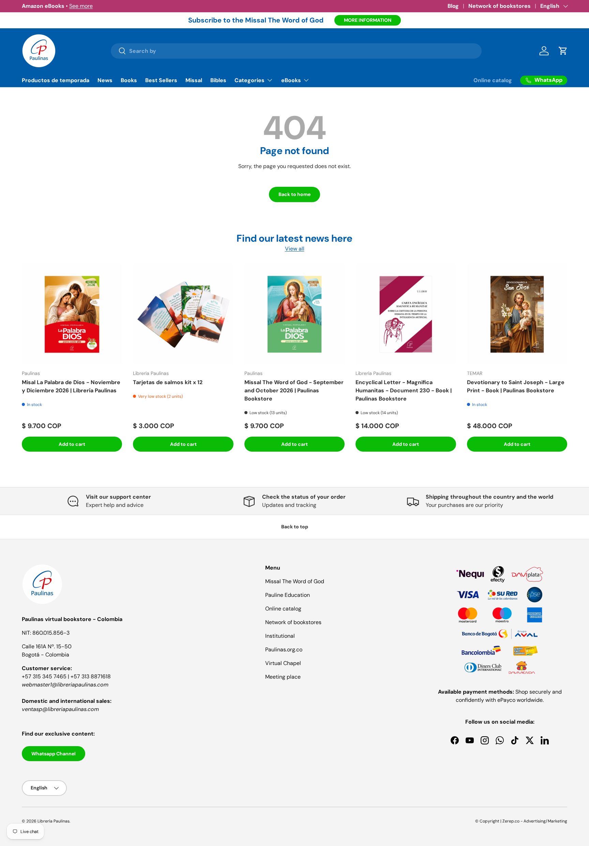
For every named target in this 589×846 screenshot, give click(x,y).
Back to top (294, 527)
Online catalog (492, 80)
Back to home (294, 194)
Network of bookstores (499, 6)
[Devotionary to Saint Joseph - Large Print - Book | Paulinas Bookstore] (517, 314)
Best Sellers (161, 80)
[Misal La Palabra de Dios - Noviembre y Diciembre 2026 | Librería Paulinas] (72, 314)
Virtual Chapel (283, 663)
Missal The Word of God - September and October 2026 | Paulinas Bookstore (294, 390)
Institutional (280, 635)
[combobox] (296, 51)
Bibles (218, 80)
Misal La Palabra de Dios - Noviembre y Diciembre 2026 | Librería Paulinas (71, 386)
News (104, 80)
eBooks (291, 80)
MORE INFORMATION (367, 20)
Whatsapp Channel (53, 754)
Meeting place (283, 676)
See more (81, 6)
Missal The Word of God (294, 581)
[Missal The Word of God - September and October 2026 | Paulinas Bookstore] (294, 314)
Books (129, 80)
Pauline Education (287, 595)
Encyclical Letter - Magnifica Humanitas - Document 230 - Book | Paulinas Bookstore (404, 390)
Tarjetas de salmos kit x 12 (167, 382)
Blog (453, 6)
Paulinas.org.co (283, 649)
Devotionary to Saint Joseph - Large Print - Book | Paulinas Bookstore (515, 386)
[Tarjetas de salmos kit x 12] (183, 314)
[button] (563, 50)
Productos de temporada (55, 80)
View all (294, 248)
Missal (193, 80)
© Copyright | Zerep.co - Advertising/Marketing (521, 821)
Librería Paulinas (53, 821)
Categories (250, 80)
